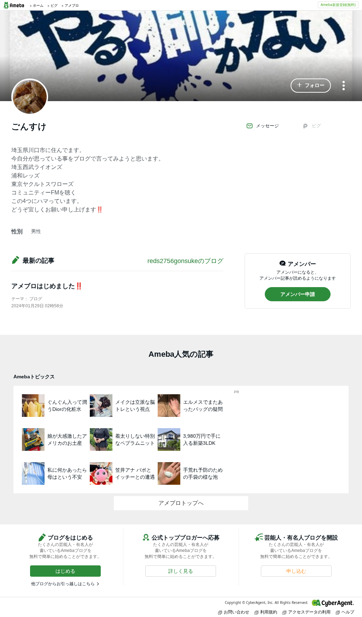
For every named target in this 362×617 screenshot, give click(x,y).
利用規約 (268, 612)
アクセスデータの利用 (309, 612)
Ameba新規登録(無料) (338, 4)
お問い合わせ (236, 612)
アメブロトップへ (181, 503)
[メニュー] (344, 86)
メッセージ (267, 125)
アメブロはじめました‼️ (47, 286)
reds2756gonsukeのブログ (185, 260)
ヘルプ (347, 612)
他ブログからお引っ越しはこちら (63, 583)
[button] (311, 85)
